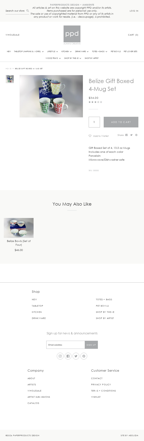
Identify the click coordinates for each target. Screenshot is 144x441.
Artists (32, 384)
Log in (134, 10)
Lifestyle (51, 51)
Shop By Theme (71, 58)
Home (8, 68)
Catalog (33, 403)
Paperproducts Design (26, 435)
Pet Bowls (116, 51)
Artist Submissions (39, 396)
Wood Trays (52, 58)
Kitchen (65, 51)
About (31, 378)
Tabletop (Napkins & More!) (27, 51)
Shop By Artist (91, 58)
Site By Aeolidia (129, 435)
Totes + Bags (98, 51)
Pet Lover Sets (130, 51)
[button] (96, 101)
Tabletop (37, 305)
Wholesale (13, 34)
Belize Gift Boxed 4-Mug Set (29, 68)
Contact (97, 378)
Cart (133, 34)
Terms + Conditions (103, 390)
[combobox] (16, 10)
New (9, 51)
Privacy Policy (101, 384)
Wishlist (96, 396)
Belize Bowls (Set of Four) (19, 243)
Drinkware (80, 51)
